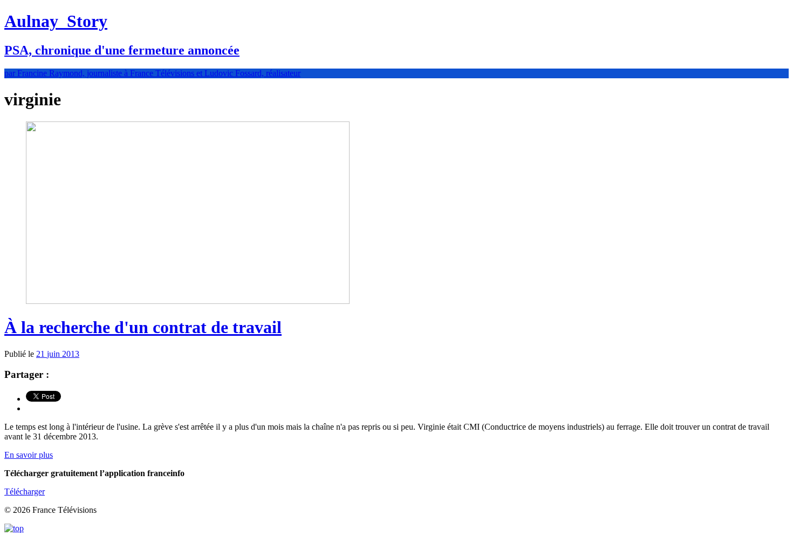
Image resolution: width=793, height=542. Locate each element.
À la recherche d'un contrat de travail (143, 327)
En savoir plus (28, 454)
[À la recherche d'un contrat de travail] (188, 301)
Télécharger (24, 491)
